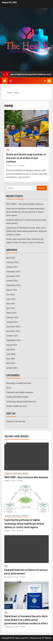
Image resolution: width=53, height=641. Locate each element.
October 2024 (12, 336)
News (8, 150)
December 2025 (13, 271)
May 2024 (10, 358)
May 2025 (10, 303)
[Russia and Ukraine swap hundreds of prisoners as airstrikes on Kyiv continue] (26, 128)
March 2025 (11, 313)
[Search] (44, 81)
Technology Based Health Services (21, 401)
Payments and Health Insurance (19, 392)
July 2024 (10, 349)
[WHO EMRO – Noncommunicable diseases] (26, 456)
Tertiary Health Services (16, 406)
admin (22, 165)
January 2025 (12, 322)
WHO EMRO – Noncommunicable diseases (24, 204)
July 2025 (10, 294)
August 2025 (11, 290)
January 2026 (12, 267)
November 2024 (13, 331)
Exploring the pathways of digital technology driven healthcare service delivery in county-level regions (25, 211)
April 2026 (10, 258)
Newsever (34, 638)
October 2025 (12, 281)
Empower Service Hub (15, 421)
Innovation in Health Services (18, 383)
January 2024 (12, 368)
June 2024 (10, 354)
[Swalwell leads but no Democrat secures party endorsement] (26, 549)
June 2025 (10, 299)
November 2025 (13, 276)
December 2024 (13, 326)
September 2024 (13, 340)
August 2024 (11, 345)
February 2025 (12, 317)
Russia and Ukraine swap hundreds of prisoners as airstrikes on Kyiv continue (26, 158)
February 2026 (12, 262)
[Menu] (10, 81)
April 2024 (10, 363)
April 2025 (10, 308)
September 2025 (13, 285)
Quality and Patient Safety (17, 397)
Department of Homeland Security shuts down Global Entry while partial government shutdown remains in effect (26, 231)
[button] (10, 81)
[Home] (4, 81)
